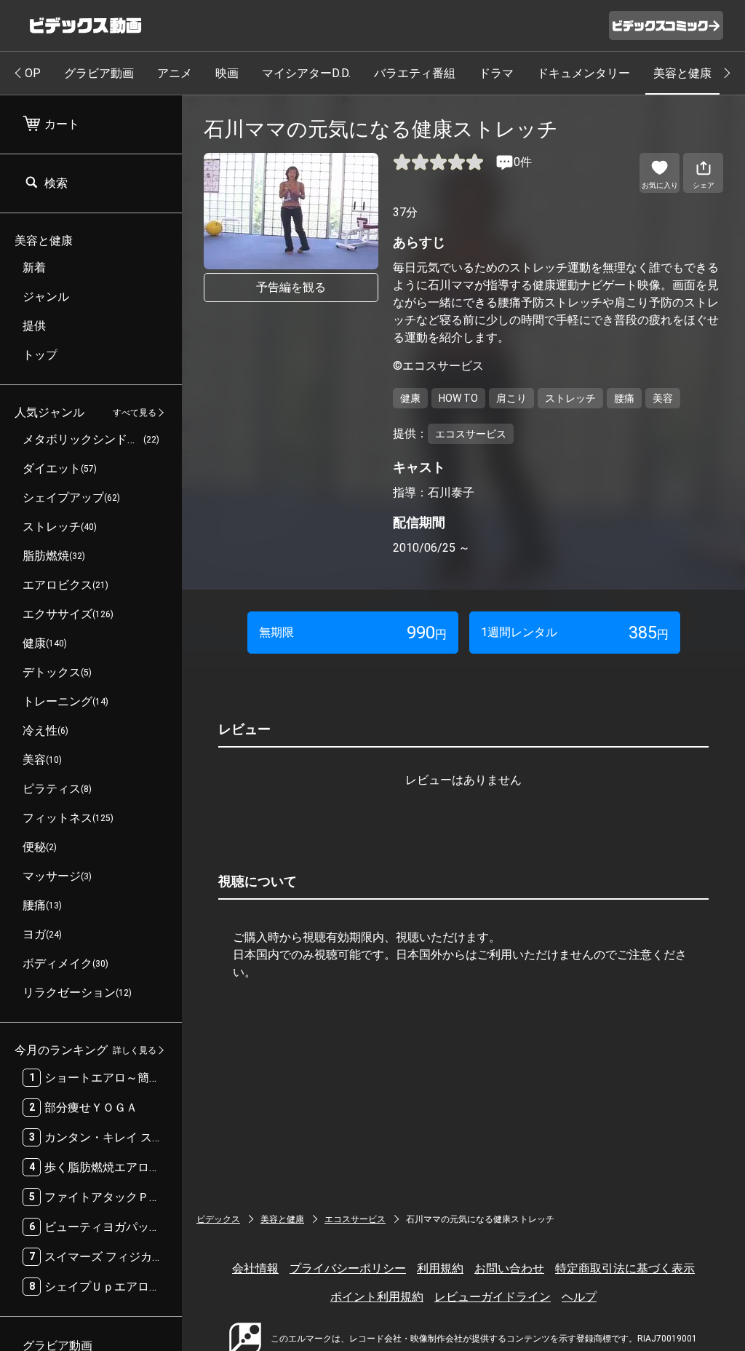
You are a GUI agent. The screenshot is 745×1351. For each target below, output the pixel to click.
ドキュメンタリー (583, 73)
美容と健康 (682, 73)
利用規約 (440, 1268)
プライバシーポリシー (348, 1268)
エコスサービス (355, 1219)
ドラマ (496, 73)
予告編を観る (291, 287)
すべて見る (134, 413)
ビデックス (218, 1219)
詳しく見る (134, 1050)
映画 (227, 73)
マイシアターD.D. (306, 73)
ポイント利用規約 (376, 1297)
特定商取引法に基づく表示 (625, 1268)
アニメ (174, 73)
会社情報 (255, 1268)
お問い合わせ (509, 1268)
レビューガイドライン (492, 1297)
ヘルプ (579, 1297)
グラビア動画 (99, 73)
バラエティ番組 (414, 73)
